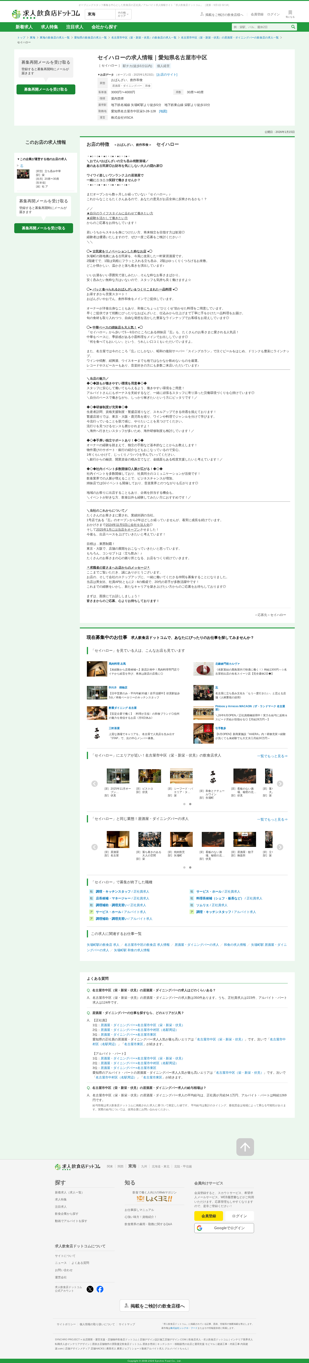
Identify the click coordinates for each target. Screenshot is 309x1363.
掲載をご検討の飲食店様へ (158, 1305)
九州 (144, 1166)
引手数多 (220, 728)
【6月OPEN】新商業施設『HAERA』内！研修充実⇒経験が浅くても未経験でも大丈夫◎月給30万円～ (250, 736)
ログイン (239, 1216)
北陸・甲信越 (183, 1166)
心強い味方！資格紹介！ (141, 1217)
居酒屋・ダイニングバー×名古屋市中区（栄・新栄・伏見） (143, 1025)
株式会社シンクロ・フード (183, 1328)
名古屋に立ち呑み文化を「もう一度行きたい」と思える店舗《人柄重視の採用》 (250, 695)
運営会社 (61, 1277)
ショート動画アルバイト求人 (159, 1348)
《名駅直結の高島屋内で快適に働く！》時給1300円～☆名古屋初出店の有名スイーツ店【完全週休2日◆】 (251, 671)
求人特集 (49, 26)
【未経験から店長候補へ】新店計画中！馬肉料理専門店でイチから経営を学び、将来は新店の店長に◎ (144, 671)
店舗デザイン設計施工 (163, 1339)
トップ (21, 37)
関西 (121, 1166)
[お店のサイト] (167, 74)
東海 (32, 37)
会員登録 (209, 1216)
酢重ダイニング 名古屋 (123, 707)
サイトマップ (127, 1324)
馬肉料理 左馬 (117, 663)
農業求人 (117, 1348)
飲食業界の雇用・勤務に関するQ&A (148, 1224)
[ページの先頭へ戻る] (245, 1147)
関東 (110, 1166)
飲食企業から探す (66, 1213)
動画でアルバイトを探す (71, 1221)
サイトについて (65, 1256)
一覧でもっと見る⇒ (272, 756)
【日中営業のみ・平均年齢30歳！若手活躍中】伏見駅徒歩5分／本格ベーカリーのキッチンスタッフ (144, 695)
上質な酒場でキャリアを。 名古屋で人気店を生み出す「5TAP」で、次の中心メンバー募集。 (142, 736)
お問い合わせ (64, 1270)
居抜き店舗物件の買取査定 (123, 1344)
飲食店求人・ (208, 1339)
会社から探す (104, 26)
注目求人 (74, 26)
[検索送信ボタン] (293, 27)
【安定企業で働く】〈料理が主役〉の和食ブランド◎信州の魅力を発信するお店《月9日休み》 (144, 715)
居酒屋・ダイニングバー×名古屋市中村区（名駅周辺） (139, 1030)
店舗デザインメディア (84, 1348)
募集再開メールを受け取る (46, 89)
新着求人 (24, 26)
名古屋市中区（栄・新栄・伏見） (221, 1039)
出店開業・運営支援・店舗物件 (110, 1339)
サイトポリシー (66, 1324)
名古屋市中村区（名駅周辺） (116, 1077)
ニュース (61, 1263)
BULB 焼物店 (118, 687)
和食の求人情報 (235, 944)
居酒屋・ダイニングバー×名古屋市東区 (128, 1034)
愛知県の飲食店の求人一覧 (90, 37)
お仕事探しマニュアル (139, 1210)
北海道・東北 (160, 1166)
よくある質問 (80, 1263)
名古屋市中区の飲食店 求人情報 (147, 944)
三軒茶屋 (114, 728)
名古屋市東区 (133, 1044)
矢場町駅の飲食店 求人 (103, 944)
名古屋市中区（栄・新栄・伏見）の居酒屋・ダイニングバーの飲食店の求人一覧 (230, 37)
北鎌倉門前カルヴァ (227, 663)
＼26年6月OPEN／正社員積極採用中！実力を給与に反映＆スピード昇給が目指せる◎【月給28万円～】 (251, 717)
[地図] (163, 111)
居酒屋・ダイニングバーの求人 (197, 944)
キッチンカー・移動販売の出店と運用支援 (186, 1344)
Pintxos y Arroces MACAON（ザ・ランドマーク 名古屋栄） (250, 708)
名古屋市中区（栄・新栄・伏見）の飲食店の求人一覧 (143, 37)
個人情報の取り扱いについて (97, 1324)
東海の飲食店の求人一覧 (55, 37)
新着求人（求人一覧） (69, 1192)
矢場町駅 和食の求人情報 (132, 950)
